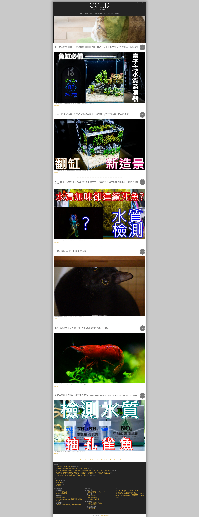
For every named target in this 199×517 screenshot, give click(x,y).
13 (106, 459)
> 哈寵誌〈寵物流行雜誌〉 (95, 503)
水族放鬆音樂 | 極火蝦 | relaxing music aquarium (81, 328)
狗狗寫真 (124, 495)
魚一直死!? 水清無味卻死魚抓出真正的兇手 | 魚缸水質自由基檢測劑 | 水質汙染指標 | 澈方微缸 (96, 183)
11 (101, 459)
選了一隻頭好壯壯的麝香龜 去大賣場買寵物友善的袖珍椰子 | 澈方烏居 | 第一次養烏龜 (82, 471)
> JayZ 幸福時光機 (61, 492)
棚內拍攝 (118, 495)
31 (114, 459)
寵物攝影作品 (88, 13)
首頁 (81, 13)
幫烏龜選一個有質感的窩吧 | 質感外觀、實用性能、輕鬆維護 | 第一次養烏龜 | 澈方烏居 (83, 473)
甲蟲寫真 (129, 495)
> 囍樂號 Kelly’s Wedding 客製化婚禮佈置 (68, 505)
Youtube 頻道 (108, 13)
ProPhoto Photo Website (105, 515)
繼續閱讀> (56, 105)
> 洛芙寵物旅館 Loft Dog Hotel (96, 492)
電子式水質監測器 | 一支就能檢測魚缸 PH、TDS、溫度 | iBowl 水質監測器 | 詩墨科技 (96, 47)
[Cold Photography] (99, 11)
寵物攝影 (59, 485)
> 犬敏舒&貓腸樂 (92, 497)
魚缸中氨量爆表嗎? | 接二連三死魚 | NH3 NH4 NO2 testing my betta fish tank (95, 395)
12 (104, 459)
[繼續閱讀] (99, 77)
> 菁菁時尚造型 (61, 497)
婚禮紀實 (59, 483)
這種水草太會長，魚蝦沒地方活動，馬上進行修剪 (71, 468)
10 (99, 459)
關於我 (117, 13)
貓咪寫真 (137, 495)
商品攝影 (142, 490)
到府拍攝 (134, 491)
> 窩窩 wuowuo (91, 505)
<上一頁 (79, 459)
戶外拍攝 (141, 493)
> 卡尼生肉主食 (91, 496)
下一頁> (120, 459)
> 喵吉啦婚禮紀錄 (61, 493)
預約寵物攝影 (98, 13)
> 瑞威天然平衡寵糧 (93, 499)
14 (108, 459)
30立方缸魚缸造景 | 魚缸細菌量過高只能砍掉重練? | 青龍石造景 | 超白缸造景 (91, 114)
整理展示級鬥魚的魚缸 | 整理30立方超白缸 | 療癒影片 (72, 475)
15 (110, 459)
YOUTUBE (58, 480)
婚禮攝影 (121, 493)
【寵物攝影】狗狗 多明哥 (64, 466)
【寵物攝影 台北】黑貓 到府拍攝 (70, 251)
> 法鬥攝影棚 (91, 509)
